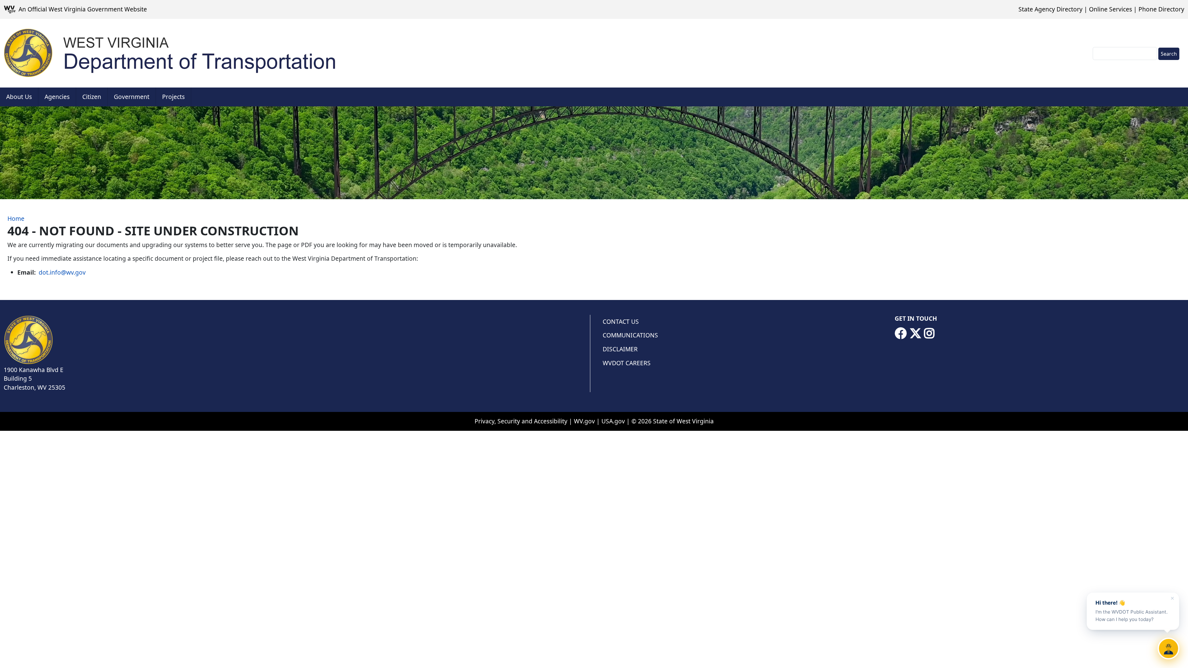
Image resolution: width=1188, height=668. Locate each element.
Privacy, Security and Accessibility (521, 421)
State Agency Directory (1050, 9)
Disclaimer (620, 349)
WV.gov (584, 421)
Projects (173, 96)
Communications (630, 335)
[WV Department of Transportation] (170, 53)
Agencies (57, 96)
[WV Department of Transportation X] (915, 333)
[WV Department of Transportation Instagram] (929, 333)
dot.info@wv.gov (62, 272)
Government (131, 96)
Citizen (91, 96)
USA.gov (613, 421)
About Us (19, 96)
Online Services (1110, 9)
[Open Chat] (1168, 648)
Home (15, 218)
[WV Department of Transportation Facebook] (900, 333)
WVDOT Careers (627, 363)
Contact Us (621, 321)
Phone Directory (1161, 9)
